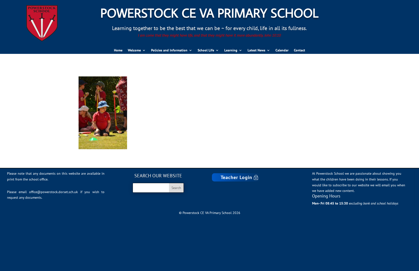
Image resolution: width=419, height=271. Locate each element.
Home (118, 50)
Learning (230, 50)
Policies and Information (169, 50)
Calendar (282, 50)
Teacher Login (236, 177)
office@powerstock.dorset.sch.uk (53, 192)
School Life (206, 50)
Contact (299, 50)
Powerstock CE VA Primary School (209, 13)
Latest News (256, 50)
